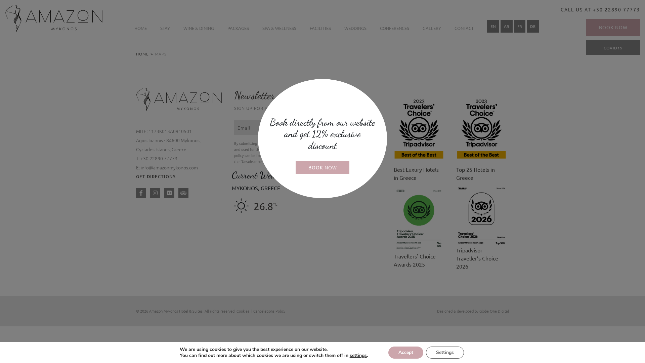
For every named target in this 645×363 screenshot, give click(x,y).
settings (358, 356)
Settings (445, 352)
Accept (405, 352)
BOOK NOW (322, 167)
